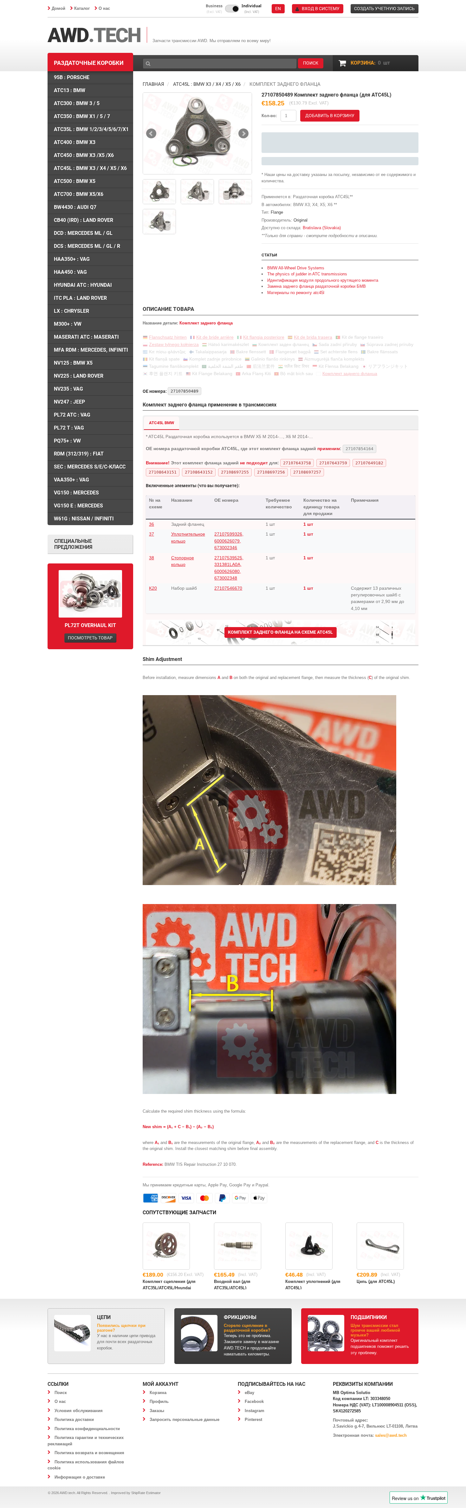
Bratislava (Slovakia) (322, 227)
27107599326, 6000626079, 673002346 (228, 540)
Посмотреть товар (90, 637)
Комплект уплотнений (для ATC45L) (312, 1284)
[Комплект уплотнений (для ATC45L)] (309, 1246)
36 (151, 524)
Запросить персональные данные (184, 1419)
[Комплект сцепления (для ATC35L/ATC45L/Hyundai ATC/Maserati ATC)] (166, 1246)
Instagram (254, 1410)
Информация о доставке (80, 1477)
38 (151, 557)
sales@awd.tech (391, 1435)
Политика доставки (74, 1419)
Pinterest (253, 1419)
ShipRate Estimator (146, 1493)
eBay (249, 1392)
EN (278, 8)
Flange (277, 212)
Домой (58, 8)
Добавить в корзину (329, 115)
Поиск (61, 1392)
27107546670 (228, 588)
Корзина (158, 1392)
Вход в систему (321, 8)
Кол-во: (269, 115)
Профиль (159, 1401)
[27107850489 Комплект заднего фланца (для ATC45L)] (197, 133)
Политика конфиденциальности (87, 1428)
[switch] (232, 8)
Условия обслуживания (79, 1410)
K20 (153, 588)
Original (300, 220)
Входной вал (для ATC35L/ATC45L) (232, 1284)
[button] (214, 8)
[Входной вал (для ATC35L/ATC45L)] (237, 1246)
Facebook (254, 1401)
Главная (153, 84)
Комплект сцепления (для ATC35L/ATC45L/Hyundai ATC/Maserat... (169, 1284)
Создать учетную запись (384, 8)
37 (151, 534)
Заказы (157, 1410)
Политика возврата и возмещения (89, 1452)
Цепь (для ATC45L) (376, 1281)
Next (243, 134)
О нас (104, 8)
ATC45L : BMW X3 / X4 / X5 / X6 (207, 84)
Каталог (82, 8)
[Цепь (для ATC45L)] (380, 1246)
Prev (151, 134)
